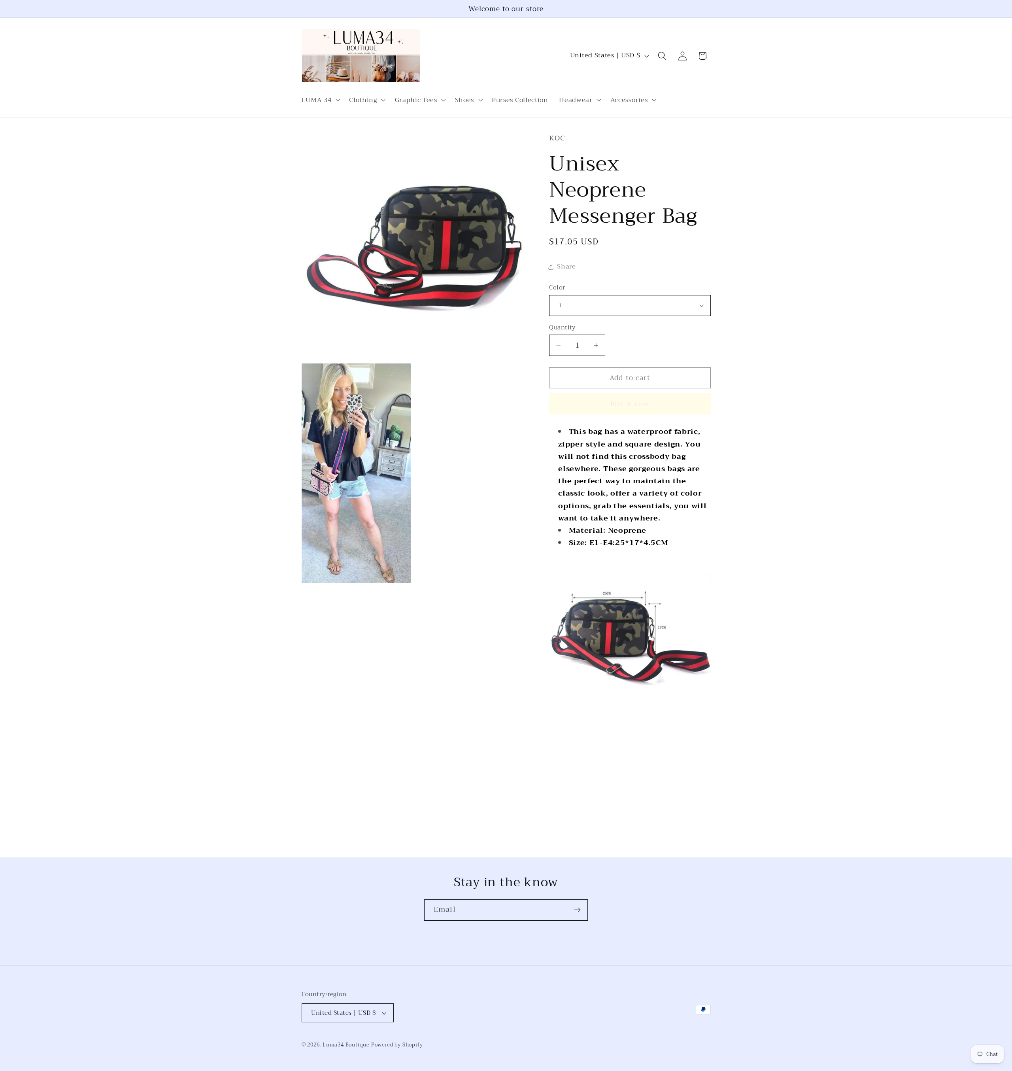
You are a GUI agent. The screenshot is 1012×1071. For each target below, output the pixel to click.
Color (557, 288)
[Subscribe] (577, 910)
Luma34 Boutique (347, 1045)
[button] (320, 100)
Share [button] (566, 266)
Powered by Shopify (397, 1045)
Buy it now (630, 404)
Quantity (562, 328)
